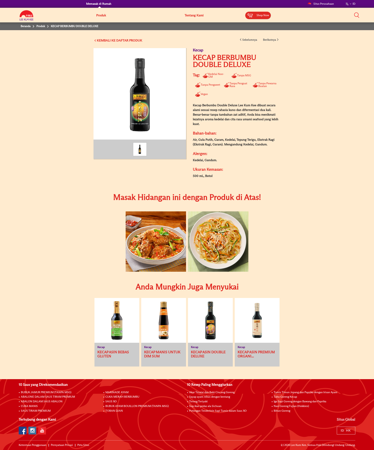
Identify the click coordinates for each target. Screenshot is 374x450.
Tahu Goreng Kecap (285, 397)
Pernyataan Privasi (62, 445)
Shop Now (263, 15)
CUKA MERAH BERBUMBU (122, 397)
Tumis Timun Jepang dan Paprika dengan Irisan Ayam (305, 392)
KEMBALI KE (106, 40)
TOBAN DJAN (114, 411)
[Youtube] (42, 430)
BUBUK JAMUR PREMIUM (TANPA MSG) (46, 392)
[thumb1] (156, 241)
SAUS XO (111, 401)
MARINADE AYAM (117, 392)
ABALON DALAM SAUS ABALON (42, 401)
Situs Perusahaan (323, 4)
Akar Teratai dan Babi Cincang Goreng (212, 392)
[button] (356, 15)
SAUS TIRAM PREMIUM (36, 411)
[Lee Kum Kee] (26, 17)
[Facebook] (22, 430)
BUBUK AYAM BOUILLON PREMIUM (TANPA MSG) (137, 406)
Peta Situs (83, 445)
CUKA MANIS (29, 406)
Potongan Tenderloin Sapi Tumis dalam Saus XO (218, 411)
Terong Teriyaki (198, 401)
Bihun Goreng (282, 411)
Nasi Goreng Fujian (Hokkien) (291, 406)
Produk (101, 15)
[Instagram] (32, 430)
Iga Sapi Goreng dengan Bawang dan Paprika (300, 401)
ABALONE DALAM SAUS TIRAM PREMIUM (48, 397)
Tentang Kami (194, 15)
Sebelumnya (249, 40)
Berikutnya (269, 40)
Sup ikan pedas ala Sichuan (205, 406)
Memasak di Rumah (98, 3)
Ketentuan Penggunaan (32, 445)
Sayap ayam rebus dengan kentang (209, 397)
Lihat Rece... (152, 229)
